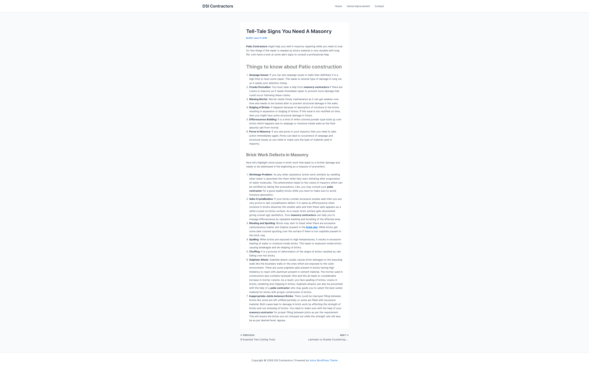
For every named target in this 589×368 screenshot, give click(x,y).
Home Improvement (358, 6)
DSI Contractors (217, 6)
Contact (379, 6)
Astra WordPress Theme (324, 360)
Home (338, 6)
